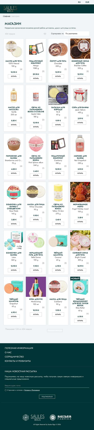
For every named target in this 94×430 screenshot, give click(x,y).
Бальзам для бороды (58, 108)
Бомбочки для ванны (13, 254)
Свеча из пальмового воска (36, 158)
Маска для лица (35, 204)
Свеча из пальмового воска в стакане (36, 109)
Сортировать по (57, 33)
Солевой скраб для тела (80, 254)
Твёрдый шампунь (58, 254)
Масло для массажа (13, 108)
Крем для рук (35, 299)
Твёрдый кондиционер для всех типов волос (80, 302)
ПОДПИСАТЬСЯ (47, 397)
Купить (14, 76)
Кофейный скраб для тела (80, 62)
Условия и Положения (32, 390)
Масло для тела (14, 61)
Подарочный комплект (36, 62)
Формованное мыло (80, 205)
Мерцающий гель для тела (36, 254)
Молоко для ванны (80, 157)
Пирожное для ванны (13, 157)
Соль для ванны (80, 107)
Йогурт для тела (58, 61)
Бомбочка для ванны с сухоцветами (13, 206)
